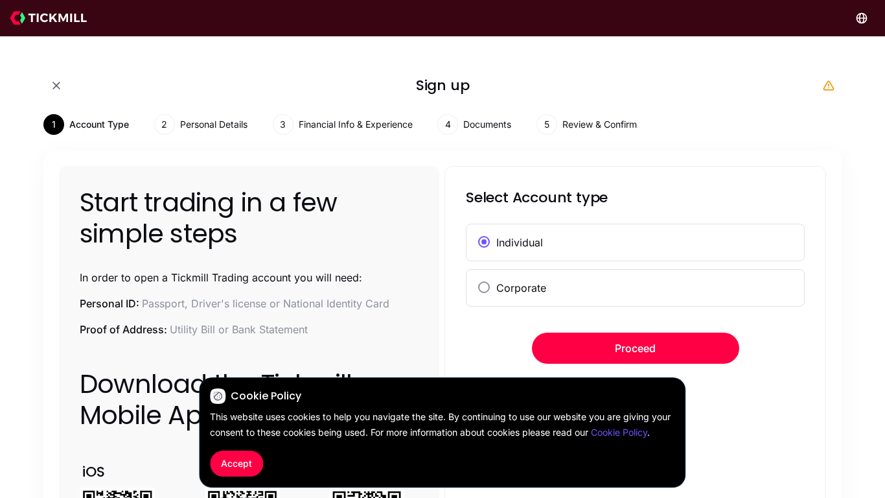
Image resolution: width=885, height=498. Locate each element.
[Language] (862, 18)
